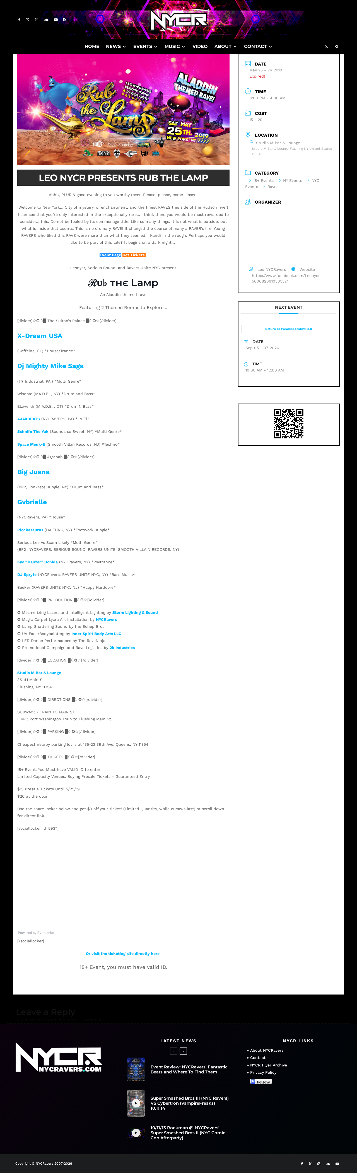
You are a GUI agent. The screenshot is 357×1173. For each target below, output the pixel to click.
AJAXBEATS (28, 419)
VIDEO (200, 46)
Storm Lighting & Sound (135, 612)
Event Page (110, 255)
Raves (272, 186)
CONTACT (255, 46)
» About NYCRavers (265, 1050)
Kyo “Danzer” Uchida (37, 562)
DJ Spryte (27, 574)
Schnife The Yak (33, 431)
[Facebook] (19, 19)
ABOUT (222, 46)
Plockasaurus (30, 530)
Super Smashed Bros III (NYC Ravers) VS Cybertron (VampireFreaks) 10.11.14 (190, 1103)
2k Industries (122, 647)
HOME (92, 46)
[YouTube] (56, 19)
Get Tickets (134, 255)
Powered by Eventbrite (36, 933)
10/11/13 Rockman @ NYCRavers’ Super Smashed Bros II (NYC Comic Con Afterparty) (188, 1132)
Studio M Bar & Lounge (39, 672)
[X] (27, 19)
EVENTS (142, 46)
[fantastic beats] (136, 1070)
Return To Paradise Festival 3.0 (288, 329)
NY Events (292, 180)
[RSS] (65, 19)
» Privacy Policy (261, 1072)
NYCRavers (106, 619)
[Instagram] (36, 19)
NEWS (113, 46)
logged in (52, 1019)
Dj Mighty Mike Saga (50, 366)
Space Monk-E (31, 444)
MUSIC (172, 46)
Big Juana (33, 472)
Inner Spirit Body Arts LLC (96, 633)
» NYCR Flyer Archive (267, 1065)
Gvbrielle (32, 502)
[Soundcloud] (46, 19)
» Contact (256, 1057)
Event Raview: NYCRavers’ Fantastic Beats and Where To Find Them (189, 1070)
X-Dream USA (39, 336)
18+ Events (263, 180)
